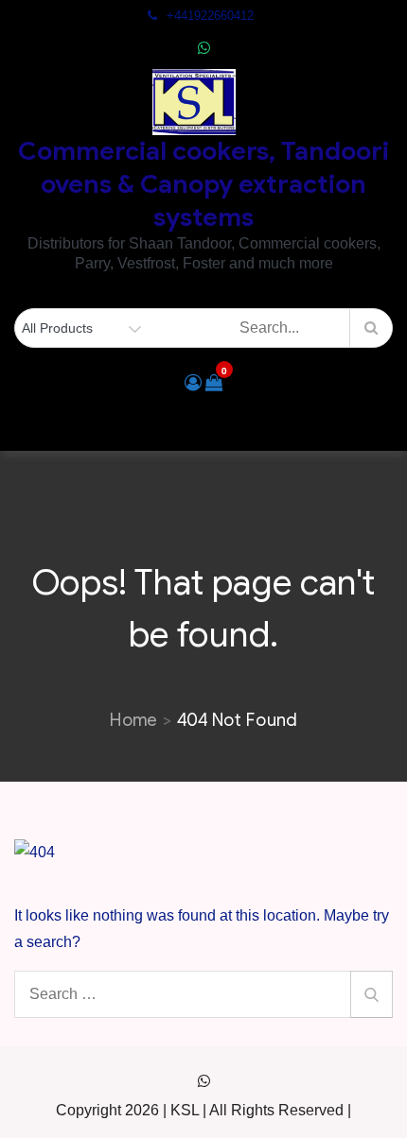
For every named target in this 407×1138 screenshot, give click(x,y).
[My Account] (193, 382)
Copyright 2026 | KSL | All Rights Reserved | (203, 1110)
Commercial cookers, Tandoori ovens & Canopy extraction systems (203, 184)
